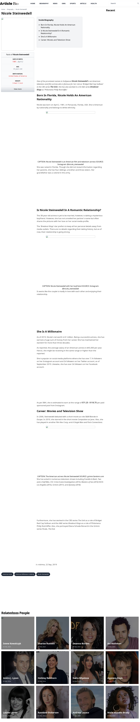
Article (83, 3)
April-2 (20, 61)
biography (10, 9)
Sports (73, 3)
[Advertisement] (70, 63)
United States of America (18, 76)
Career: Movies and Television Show (55, 40)
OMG (64, 3)
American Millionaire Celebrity (25, 574)
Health (94, 3)
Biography (44, 3)
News (55, 3)
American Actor (7, 574)
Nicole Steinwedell (43, 574)
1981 (14, 61)
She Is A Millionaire (48, 36)
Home (32, 3)
